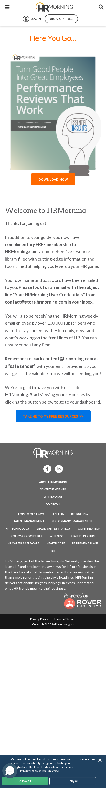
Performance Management (72, 521)
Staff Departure (83, 535)
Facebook (45, 468)
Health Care (56, 543)
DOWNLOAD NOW (53, 179)
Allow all (25, 781)
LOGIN (35, 19)
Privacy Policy (39, 619)
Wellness (56, 535)
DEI (53, 550)
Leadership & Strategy (54, 528)
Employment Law (31, 513)
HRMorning (54, 7)
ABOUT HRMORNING (53, 482)
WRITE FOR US (53, 496)
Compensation (89, 528)
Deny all (72, 781)
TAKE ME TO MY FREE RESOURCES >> (53, 416)
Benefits (58, 513)
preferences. (87, 759)
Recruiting (79, 513)
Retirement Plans (85, 543)
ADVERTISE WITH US (53, 489)
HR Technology (18, 528)
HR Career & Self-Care (23, 543)
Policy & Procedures (26, 535)
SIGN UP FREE (61, 19)
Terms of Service (65, 619)
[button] (9, 770)
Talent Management (28, 521)
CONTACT (53, 503)
